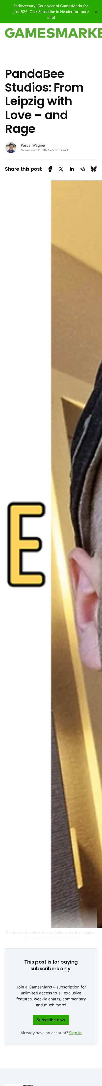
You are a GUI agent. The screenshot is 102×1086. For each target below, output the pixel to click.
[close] (96, 12)
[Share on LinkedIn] (71, 169)
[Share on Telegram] (82, 169)
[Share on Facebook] (50, 169)
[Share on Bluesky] (94, 169)
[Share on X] (60, 169)
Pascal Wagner (33, 145)
